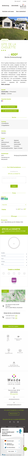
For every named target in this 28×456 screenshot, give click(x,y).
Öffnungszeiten (14, 394)
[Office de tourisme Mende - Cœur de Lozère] (23, 6)
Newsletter (14, 413)
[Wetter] (18, 5)
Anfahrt (5, 291)
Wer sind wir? (17, 1)
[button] (5, 6)
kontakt (24, 1)
